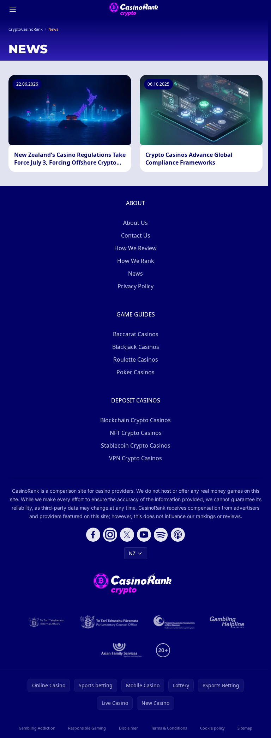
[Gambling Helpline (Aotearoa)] (227, 622)
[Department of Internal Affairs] (46, 622)
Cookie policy (212, 728)
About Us (135, 223)
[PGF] (174, 622)
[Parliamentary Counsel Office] (109, 622)
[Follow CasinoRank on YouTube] (144, 535)
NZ (132, 553)
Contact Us (135, 235)
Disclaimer (128, 728)
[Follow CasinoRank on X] (127, 535)
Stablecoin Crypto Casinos (135, 445)
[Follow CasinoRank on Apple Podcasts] (178, 535)
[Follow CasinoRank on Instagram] (110, 535)
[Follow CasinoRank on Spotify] (161, 535)
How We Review (135, 248)
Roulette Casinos (135, 359)
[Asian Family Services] (121, 650)
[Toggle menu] (13, 9)
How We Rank (135, 261)
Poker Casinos (135, 372)
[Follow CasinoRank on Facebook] (93, 535)
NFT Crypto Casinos (136, 433)
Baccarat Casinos (135, 334)
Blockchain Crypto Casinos (135, 420)
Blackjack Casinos (135, 347)
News (135, 273)
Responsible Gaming (87, 728)
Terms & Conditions (169, 728)
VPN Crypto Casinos (135, 458)
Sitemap (244, 728)
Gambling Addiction (37, 728)
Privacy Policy (135, 286)
